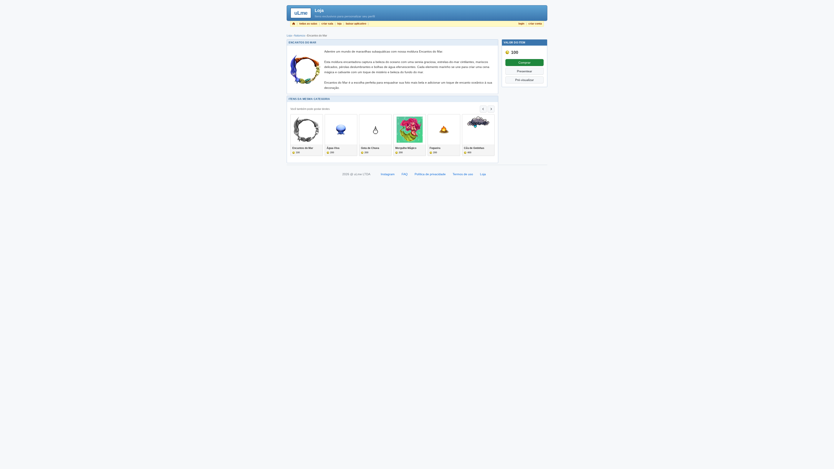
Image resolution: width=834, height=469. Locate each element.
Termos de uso (463, 174)
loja (339, 23)
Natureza (299, 35)
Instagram (388, 174)
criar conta (535, 23)
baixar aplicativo (356, 23)
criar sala (327, 23)
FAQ (405, 174)
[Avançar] (491, 109)
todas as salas (308, 23)
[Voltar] (483, 109)
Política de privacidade (430, 174)
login (521, 23)
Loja (289, 35)
